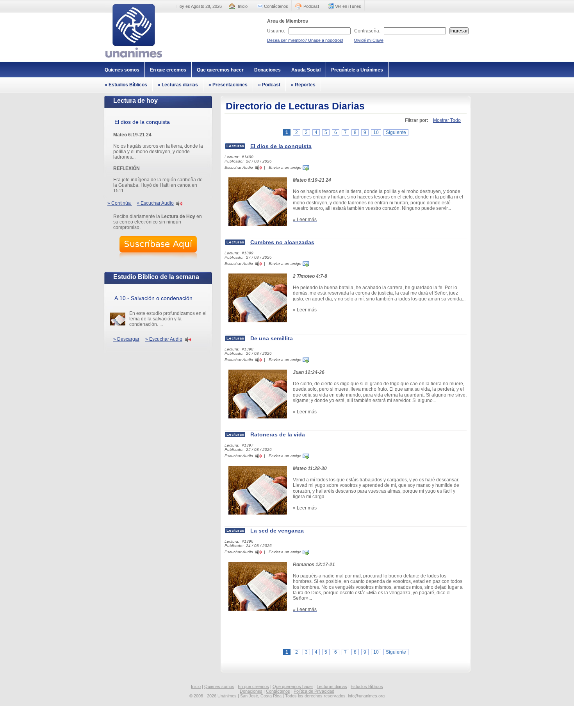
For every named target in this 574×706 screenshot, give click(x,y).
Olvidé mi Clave (368, 40)
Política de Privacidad (314, 691)
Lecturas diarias (332, 686)
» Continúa (119, 203)
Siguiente (396, 132)
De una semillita (271, 338)
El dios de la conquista (281, 146)
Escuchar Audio (239, 167)
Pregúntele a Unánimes (357, 70)
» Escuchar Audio (155, 203)
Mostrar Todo (447, 120)
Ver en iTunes (348, 6)
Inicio (243, 6)
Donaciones (267, 70)
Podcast (311, 6)
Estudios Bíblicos (367, 686)
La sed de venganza (277, 530)
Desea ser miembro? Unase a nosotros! (305, 40)
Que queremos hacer (220, 70)
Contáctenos (276, 6)
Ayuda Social (306, 70)
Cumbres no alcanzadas (282, 242)
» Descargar (126, 339)
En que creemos (168, 70)
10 (376, 132)
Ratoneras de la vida (277, 434)
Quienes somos (122, 70)
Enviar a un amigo (286, 167)
